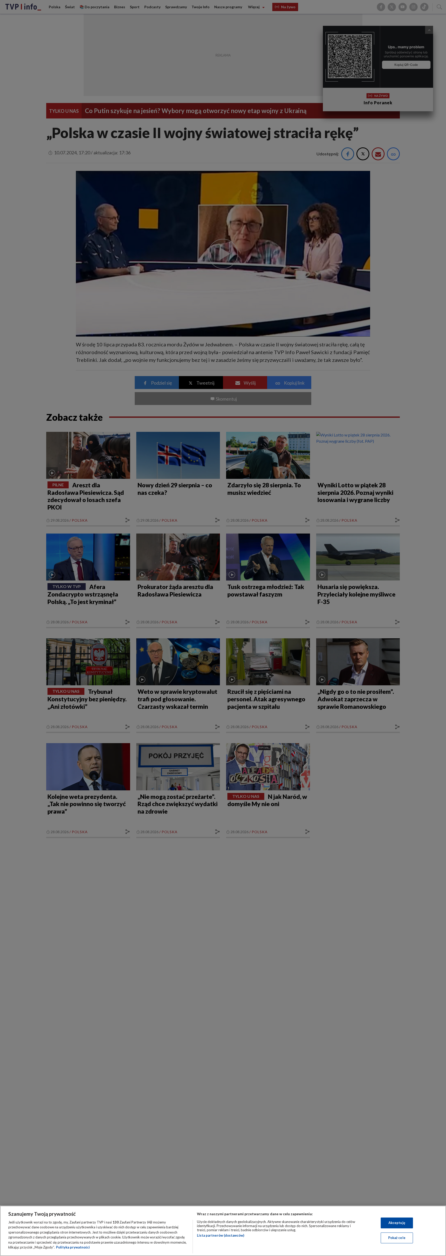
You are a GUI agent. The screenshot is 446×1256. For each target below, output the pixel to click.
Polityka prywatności (73, 1247)
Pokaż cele (396, 1238)
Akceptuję (396, 1223)
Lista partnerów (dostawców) (220, 1235)
